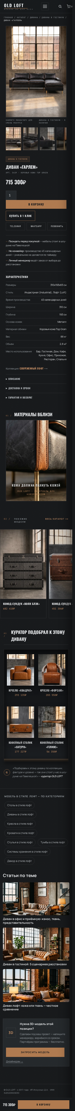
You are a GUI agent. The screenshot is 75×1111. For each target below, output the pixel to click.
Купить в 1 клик (20, 216)
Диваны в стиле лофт (20, 814)
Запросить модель (35, 1052)
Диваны (34, 17)
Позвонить (57, 226)
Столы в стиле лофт (19, 805)
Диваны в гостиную (53, 17)
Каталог (21, 17)
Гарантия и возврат (20, 397)
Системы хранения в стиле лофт (27, 851)
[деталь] (64, 138)
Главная (8, 17)
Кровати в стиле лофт (20, 833)
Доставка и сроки (19, 388)
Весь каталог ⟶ (56, 518)
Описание (14, 379)
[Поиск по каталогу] (60, 6)
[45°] (30, 138)
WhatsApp (36, 226)
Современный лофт (32, 368)
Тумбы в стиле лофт (53, 842)
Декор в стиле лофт (19, 861)
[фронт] (13, 138)
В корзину (36, 204)
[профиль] (47, 138)
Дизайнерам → (14, 1061)
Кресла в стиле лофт (20, 823)
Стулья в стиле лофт (20, 842)
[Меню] (45, 6)
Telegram (15, 226)
